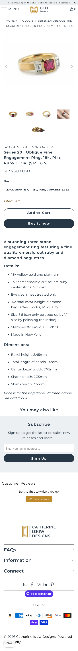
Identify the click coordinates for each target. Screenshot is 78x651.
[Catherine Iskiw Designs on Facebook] (32, 585)
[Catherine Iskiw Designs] (39, 9)
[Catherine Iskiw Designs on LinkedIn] (45, 585)
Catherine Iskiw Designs (36, 637)
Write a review (39, 499)
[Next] (71, 67)
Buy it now (39, 223)
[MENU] (3, 9)
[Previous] (6, 67)
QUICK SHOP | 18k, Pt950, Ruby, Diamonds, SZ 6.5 (37, 189)
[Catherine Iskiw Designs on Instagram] (39, 585)
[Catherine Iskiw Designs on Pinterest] (52, 585)
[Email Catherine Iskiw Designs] (25, 585)
